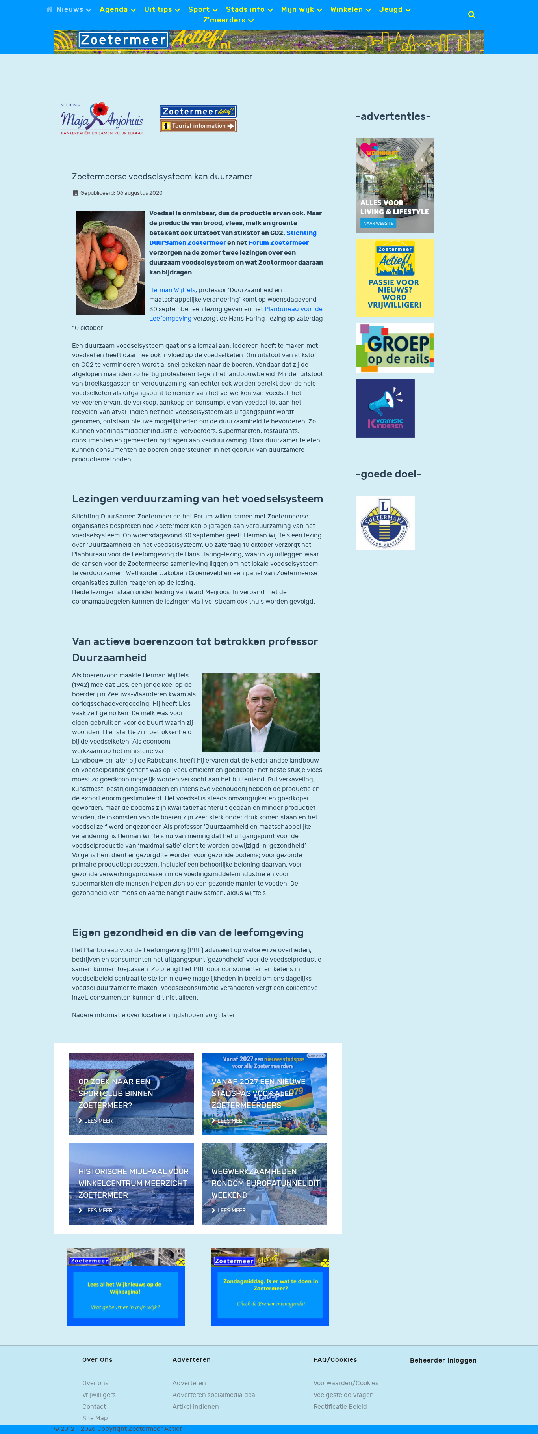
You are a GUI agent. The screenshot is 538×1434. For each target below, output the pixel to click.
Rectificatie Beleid (340, 1407)
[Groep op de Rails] (395, 348)
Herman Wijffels (172, 290)
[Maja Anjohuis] (102, 118)
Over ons (95, 1383)
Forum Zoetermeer (279, 243)
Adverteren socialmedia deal (215, 1395)
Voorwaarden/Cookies (346, 1383)
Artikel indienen (196, 1407)
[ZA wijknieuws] (126, 1286)
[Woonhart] (395, 185)
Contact (94, 1407)
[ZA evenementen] (270, 1286)
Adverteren (189, 1383)
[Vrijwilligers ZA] (395, 278)
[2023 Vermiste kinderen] (385, 408)
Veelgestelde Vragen (344, 1395)
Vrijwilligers (99, 1395)
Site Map (95, 1418)
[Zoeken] (471, 14)
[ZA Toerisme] (198, 118)
